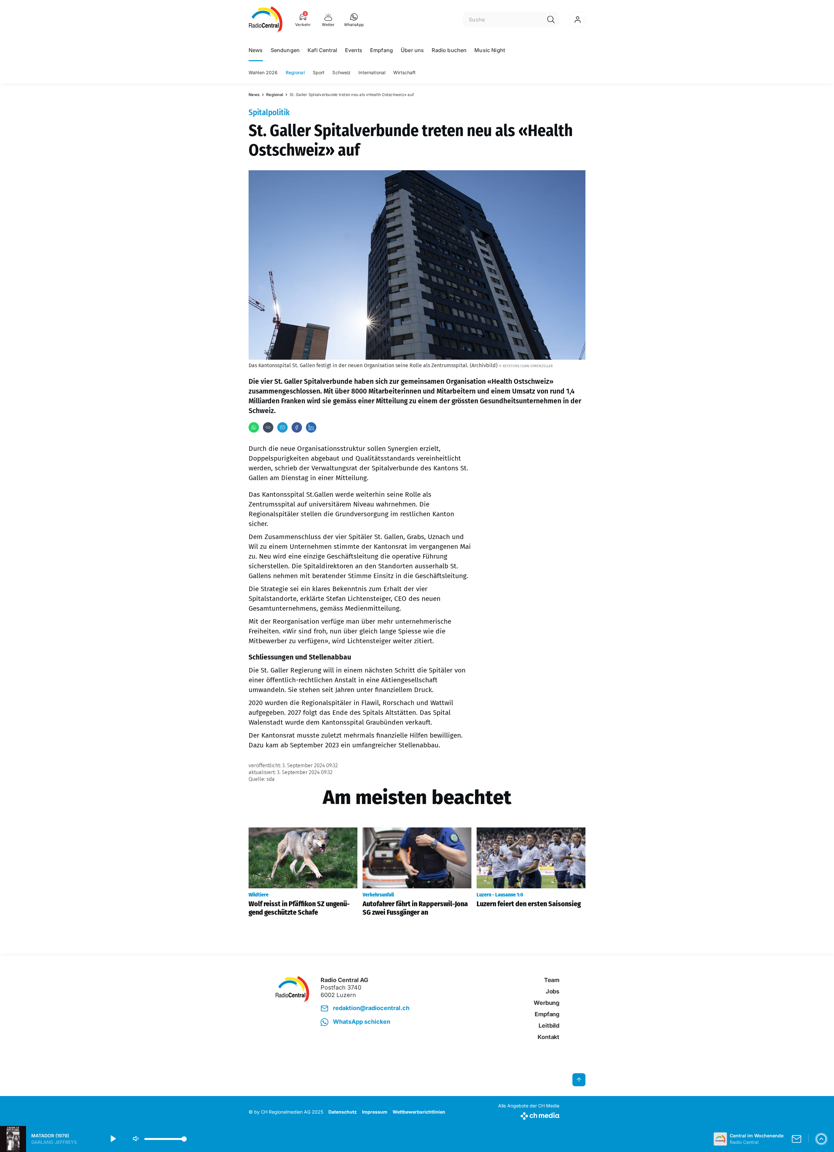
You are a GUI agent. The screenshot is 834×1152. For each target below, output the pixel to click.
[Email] (282, 427)
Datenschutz (342, 1112)
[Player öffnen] (821, 1139)
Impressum (374, 1112)
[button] (354, 19)
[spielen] (112, 1138)
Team (551, 980)
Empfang (381, 50)
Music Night (489, 50)
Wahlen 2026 (263, 72)
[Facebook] (297, 427)
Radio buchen (449, 50)
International (371, 72)
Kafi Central (322, 50)
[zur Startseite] (265, 20)
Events (353, 50)
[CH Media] (528, 1114)
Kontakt (548, 1037)
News (256, 50)
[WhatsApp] (254, 427)
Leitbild (549, 1025)
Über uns (412, 50)
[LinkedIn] (311, 427)
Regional (295, 72)
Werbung (546, 1002)
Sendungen (285, 50)
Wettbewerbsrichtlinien (419, 1112)
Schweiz (341, 72)
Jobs (552, 991)
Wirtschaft (404, 72)
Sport (319, 72)
